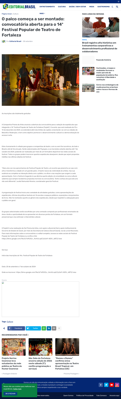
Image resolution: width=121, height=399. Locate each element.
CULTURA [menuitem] (62, 7)
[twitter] (106, 385)
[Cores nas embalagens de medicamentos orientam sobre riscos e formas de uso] (88, 88)
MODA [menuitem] (91, 7)
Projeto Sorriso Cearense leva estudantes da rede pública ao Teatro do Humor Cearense (12, 363)
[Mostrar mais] (59, 328)
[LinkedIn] (49, 328)
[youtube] (112, 385)
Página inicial (7, 14)
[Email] (54, 328)
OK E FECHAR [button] (10, 394)
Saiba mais (17, 389)
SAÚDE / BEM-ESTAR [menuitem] (77, 7)
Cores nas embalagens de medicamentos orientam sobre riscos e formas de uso (107, 88)
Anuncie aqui (114, 396)
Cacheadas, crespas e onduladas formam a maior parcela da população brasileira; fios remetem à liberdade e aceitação (107, 74)
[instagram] (118, 1)
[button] (112, 7)
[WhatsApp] (44, 328)
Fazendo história (103, 60)
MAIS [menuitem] (42, 14)
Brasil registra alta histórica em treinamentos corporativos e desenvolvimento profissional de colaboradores (99, 47)
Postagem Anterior (10, 374)
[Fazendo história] (88, 60)
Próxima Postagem (71, 374)
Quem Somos (68, 396)
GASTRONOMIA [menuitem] (103, 7)
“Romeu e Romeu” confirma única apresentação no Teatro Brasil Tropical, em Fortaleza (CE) (67, 363)
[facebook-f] (101, 385)
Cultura (15, 14)
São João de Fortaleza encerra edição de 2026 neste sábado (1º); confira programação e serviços (40, 363)
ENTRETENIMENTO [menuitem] (47, 7)
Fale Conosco (101, 396)
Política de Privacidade (84, 396)
